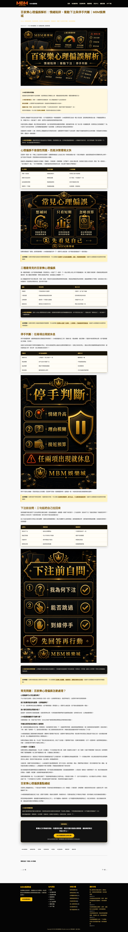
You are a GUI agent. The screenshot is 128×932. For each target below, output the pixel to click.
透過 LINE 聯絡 (31, 861)
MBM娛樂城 (33, 3)
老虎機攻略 (59, 849)
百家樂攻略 (35, 21)
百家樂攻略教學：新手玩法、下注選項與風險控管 (72, 497)
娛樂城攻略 (28, 21)
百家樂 (39, 849)
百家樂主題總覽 (41, 110)
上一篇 (24, 869)
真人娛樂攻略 (73, 904)
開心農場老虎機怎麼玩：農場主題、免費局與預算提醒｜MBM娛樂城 (98, 892)
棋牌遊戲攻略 (73, 898)
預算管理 (67, 849)
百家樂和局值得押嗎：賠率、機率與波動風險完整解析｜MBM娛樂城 (98, 901)
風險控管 (74, 849)
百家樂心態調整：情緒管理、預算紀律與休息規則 (69, 679)
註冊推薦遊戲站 (26, 899)
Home (22, 21)
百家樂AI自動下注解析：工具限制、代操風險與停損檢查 (72, 323)
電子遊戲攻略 (73, 909)
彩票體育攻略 (73, 895)
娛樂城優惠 (73, 890)
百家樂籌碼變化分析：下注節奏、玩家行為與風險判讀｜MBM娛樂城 (98, 922)
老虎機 (53, 849)
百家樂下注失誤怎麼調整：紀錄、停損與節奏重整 (72, 257)
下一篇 (103, 869)
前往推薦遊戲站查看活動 (64, 835)
